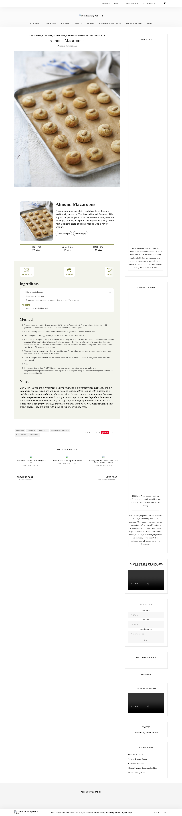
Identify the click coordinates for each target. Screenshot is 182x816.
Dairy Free (47, 36)
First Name (146, 610)
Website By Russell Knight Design (119, 812)
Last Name (146, 620)
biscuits (31, 430)
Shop (149, 23)
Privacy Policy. (100, 812)
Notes (109, 274)
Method (69, 274)
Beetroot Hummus (135, 754)
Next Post (107, 478)
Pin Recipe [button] (80, 233)
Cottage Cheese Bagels (137, 759)
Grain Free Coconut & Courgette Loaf (31, 461)
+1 (112, 432)
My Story (34, 23)
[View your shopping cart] (163, 3)
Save (106, 433)
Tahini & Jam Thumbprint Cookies (67, 460)
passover (34, 434)
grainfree (43, 430)
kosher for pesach (60, 430)
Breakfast (36, 36)
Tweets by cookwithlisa (146, 732)
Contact (106, 3)
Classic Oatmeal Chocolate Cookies (142, 768)
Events (78, 23)
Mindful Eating (134, 23)
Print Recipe (64, 233)
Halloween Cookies (136, 763)
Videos (90, 23)
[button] (110, 292)
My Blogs (51, 23)
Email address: (146, 629)
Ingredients (27, 274)
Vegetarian (99, 36)
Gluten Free (59, 36)
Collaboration (131, 3)
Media (117, 3)
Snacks (89, 36)
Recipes (65, 23)
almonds (20, 430)
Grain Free (71, 36)
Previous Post (25, 478)
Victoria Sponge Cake (136, 772)
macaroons (21, 434)
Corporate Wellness (110, 23)
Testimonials (148, 3)
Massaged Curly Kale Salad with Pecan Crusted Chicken (103, 461)
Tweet (97, 432)
